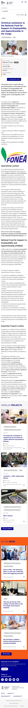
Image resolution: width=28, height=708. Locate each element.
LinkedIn (6, 679)
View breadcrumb (4, 7)
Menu (25, 2)
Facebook (10, 679)
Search (22, 2)
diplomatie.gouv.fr (5, 696)
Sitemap (21, 706)
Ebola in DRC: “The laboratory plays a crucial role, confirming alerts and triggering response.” (13, 571)
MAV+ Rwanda (7, 516)
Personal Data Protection (14, 703)
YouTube (14, 679)
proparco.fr (10, 693)
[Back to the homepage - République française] (10, 3)
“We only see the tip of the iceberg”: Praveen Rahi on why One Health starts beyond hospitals (13, 604)
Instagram (17, 679)
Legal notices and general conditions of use (14, 700)
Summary (5, 11)
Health (14, 37)
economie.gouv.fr (17, 696)
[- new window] (25, 235)
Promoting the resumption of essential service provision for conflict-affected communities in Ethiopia (13, 438)
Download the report (15, 79)
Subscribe (4, 669)
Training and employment (6, 37)
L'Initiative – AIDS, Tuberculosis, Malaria (13, 477)
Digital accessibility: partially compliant (11, 706)
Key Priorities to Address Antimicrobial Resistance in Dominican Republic (12, 641)
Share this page (25, 14)
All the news (6, 654)
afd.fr (2, 693)
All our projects (7, 528)
